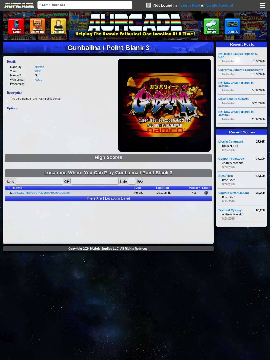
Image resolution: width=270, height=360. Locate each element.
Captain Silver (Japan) (233, 192)
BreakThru (225, 175)
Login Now (190, 5)
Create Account (219, 5)
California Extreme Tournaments (240, 69)
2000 (38, 71)
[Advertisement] (108, 265)
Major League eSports (233, 98)
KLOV (38, 79)
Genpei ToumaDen (231, 158)
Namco (39, 67)
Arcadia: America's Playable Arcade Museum (41, 192)
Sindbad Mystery (230, 210)
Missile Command (230, 141)
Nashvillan (228, 61)
